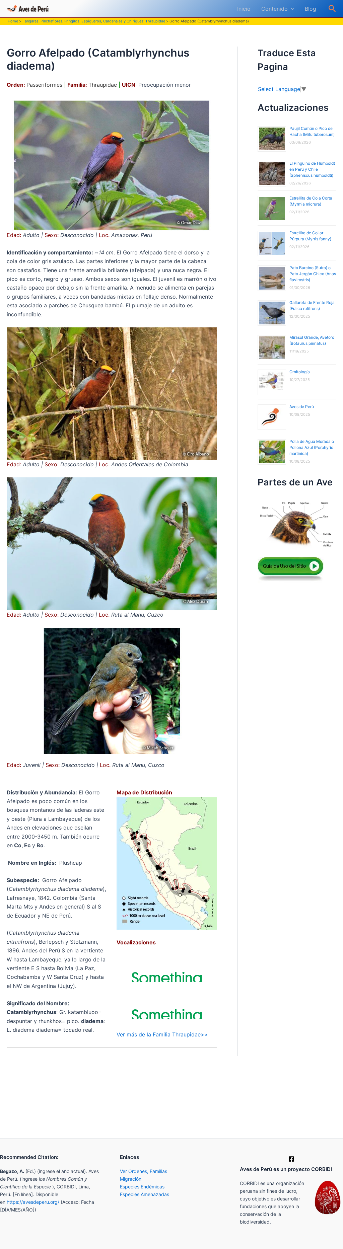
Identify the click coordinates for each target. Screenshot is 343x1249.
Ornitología (299, 371)
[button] (291, 9)
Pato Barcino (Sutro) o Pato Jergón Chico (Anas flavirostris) (312, 273)
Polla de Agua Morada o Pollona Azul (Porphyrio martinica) (311, 447)
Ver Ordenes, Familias (143, 1171)
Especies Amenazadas (144, 1194)
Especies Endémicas (142, 1186)
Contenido (274, 8)
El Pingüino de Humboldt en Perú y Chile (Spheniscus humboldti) (312, 169)
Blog (310, 8)
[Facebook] (291, 1159)
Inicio (244, 8)
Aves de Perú (301, 406)
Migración (130, 1179)
